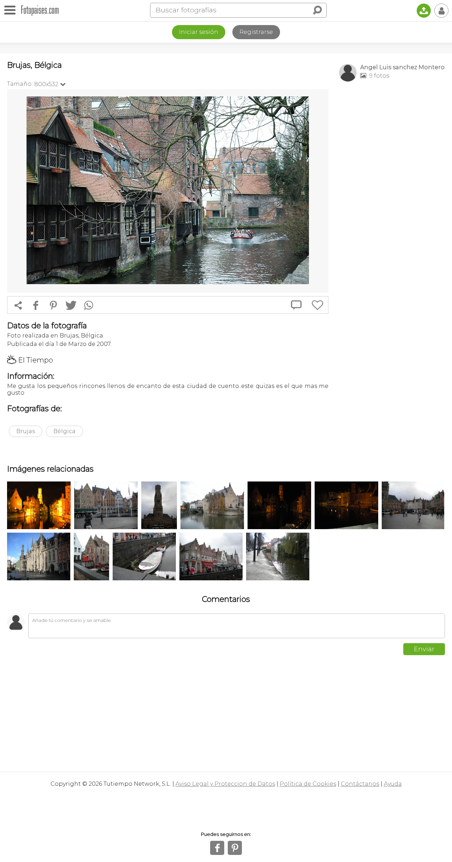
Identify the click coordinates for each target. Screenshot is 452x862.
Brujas (25, 431)
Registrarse (256, 32)
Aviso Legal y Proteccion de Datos (225, 783)
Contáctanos (360, 783)
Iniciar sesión (198, 32)
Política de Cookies (308, 783)
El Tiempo (30, 360)
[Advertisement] (392, 198)
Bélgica (64, 431)
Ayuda (393, 783)
